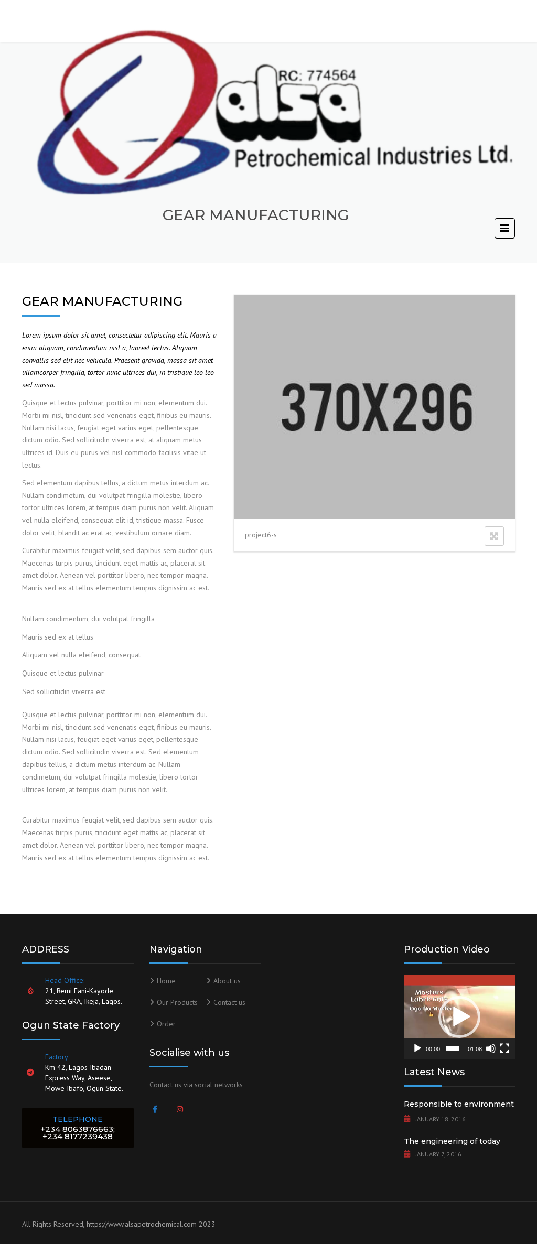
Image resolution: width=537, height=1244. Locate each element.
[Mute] (491, 1048)
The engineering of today (452, 1141)
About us (227, 981)
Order (166, 1024)
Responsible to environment (459, 1104)
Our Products (177, 1002)
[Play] (417, 1048)
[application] (459, 1016)
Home (166, 981)
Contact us (229, 1002)
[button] (459, 1017)
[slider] (452, 1048)
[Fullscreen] (504, 1048)
